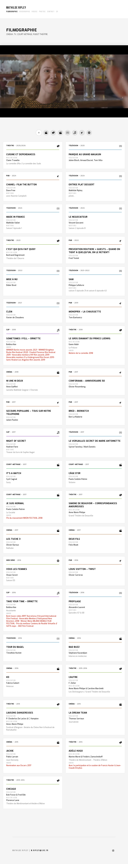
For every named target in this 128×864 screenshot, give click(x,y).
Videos (34, 12)
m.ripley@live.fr (39, 851)
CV (57, 12)
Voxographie (24, 12)
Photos (42, 12)
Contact (50, 12)
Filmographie (12, 12)
